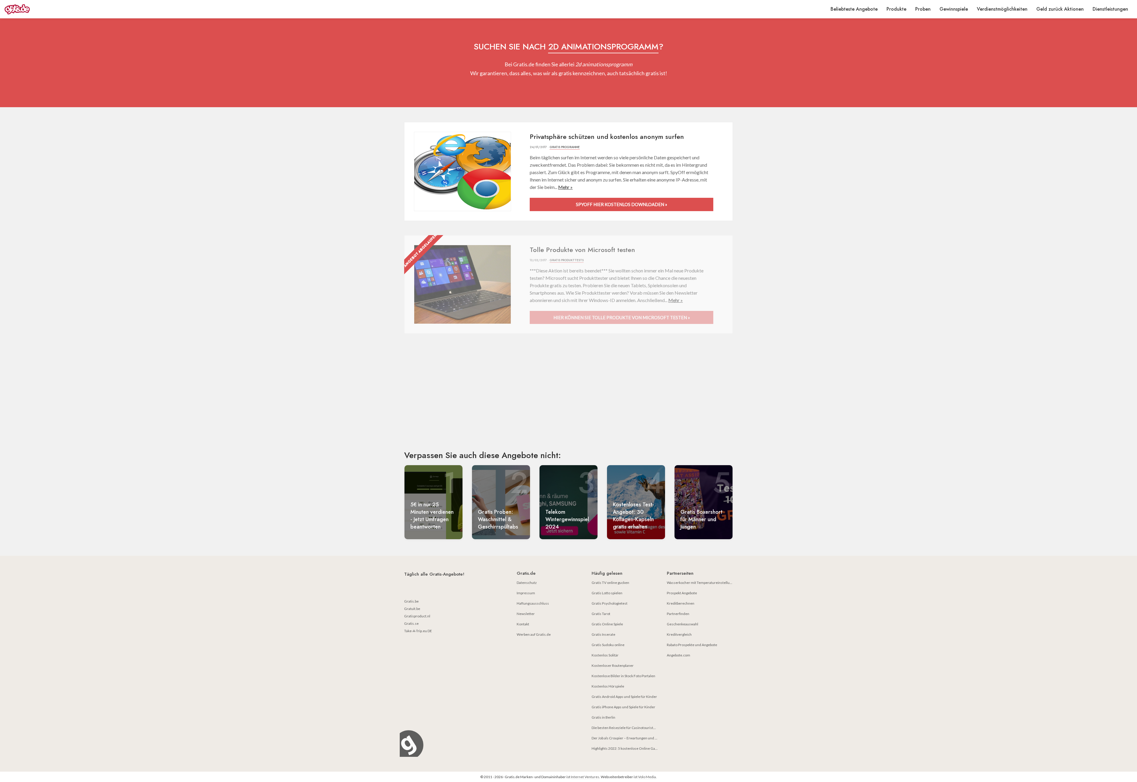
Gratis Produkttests (567, 260)
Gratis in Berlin (603, 717)
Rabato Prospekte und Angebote (692, 645)
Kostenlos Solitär (605, 655)
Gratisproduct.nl (417, 616)
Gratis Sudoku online (608, 645)
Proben (923, 9)
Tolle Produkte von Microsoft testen (582, 249)
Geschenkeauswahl (682, 624)
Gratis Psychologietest (609, 603)
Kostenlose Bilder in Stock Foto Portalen (623, 676)
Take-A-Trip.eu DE (418, 631)
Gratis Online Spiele (607, 624)
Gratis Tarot (601, 613)
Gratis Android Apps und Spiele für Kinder (624, 696)
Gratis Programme (565, 147)
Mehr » (565, 187)
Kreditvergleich (679, 634)
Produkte (896, 9)
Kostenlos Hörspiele (608, 686)
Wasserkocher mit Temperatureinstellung (700, 582)
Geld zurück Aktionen (1060, 9)
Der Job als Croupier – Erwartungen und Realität (629, 738)
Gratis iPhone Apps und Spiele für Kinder (623, 707)
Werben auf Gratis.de (534, 634)
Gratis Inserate (603, 634)
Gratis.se (411, 623)
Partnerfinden (678, 613)
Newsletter (526, 613)
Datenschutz (527, 582)
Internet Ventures (585, 777)
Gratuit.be (412, 608)
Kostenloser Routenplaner (613, 665)
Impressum (526, 593)
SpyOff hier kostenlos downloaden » (621, 204)
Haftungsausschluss (533, 603)
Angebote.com (678, 655)
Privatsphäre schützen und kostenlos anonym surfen (607, 136)
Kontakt (523, 624)
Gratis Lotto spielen (607, 593)
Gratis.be (411, 601)
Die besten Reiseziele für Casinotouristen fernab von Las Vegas (641, 727)
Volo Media (647, 777)
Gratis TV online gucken (610, 582)
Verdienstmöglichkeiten (1002, 9)
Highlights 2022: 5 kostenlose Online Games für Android (636, 748)
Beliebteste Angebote (854, 9)
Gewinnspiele (954, 9)
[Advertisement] (568, 397)
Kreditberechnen (680, 603)
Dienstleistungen (1110, 9)
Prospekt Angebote (682, 593)
